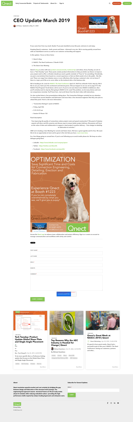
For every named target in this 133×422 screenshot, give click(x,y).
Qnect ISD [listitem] (71, 355)
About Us (53, 3)
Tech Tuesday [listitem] (25, 363)
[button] (108, 403)
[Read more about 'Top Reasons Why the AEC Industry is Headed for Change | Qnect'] (66, 323)
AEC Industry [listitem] (73, 358)
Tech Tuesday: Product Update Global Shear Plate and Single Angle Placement (29, 339)
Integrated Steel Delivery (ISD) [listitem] (60, 358)
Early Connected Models (23, 3)
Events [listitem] (59, 355)
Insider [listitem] (17, 363)
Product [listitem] (33, 363)
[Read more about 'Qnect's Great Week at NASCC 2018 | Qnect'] (103, 320)
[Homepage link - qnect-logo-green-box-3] (17, 405)
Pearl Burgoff (22, 353)
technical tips (71, 70)
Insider (16, 29)
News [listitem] (65, 355)
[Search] (110, 3)
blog (37, 70)
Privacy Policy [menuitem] (17, 407)
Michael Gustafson (59, 349)
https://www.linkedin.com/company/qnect (53, 142)
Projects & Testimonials (40, 3)
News (21, 29)
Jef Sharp (19, 26)
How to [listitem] (39, 363)
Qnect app (41, 234)
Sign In (61, 3)
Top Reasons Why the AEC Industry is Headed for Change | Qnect (64, 342)
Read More (43, 367)
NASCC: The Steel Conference (59, 83)
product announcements (58, 70)
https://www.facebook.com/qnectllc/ (53, 149)
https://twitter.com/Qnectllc (48, 146)
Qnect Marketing (95, 341)
